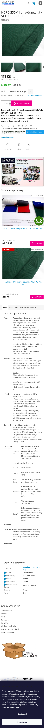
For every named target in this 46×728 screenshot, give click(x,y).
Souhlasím (22, 722)
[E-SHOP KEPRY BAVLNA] (23, 131)
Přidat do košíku (23, 103)
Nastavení (22, 714)
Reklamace (5, 620)
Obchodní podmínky (8, 626)
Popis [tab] (5, 307)
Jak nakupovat (6, 610)
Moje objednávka (7, 632)
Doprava (4, 614)
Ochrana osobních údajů (10, 629)
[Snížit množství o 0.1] (10, 104)
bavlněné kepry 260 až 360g (31, 568)
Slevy (3, 617)
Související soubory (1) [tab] (28, 307)
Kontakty (4, 623)
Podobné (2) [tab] (13, 307)
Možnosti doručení (35, 96)
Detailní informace (7, 137)
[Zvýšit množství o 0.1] (10, 102)
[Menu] (40, 3)
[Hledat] (27, 3)
